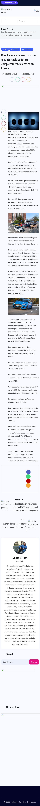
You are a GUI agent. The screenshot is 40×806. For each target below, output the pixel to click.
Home (3, 29)
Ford (11, 29)
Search (34, 662)
